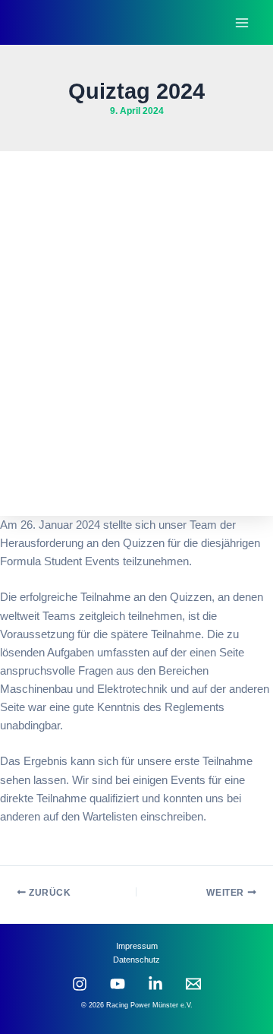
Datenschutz (136, 959)
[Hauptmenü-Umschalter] (242, 23)
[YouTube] (117, 983)
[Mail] (193, 983)
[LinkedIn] (155, 983)
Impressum (137, 945)
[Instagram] (79, 983)
